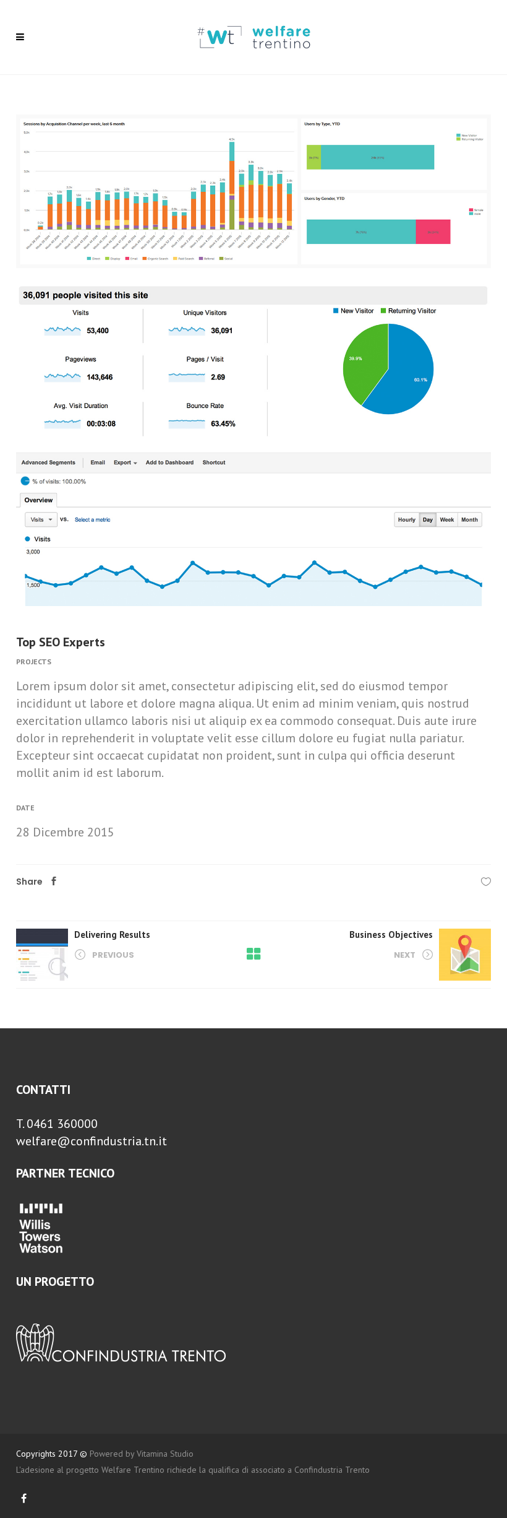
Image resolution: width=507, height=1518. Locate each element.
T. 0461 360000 (57, 1124)
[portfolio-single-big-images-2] (253, 191)
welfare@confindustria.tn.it (91, 1141)
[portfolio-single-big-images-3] (253, 529)
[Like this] (486, 881)
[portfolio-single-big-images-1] (253, 360)
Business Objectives (391, 934)
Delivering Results (112, 934)
